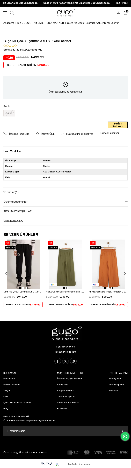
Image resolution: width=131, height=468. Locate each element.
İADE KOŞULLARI (14, 220)
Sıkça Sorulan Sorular (68, 402)
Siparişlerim (115, 379)
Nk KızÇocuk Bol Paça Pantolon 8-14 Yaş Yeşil (65, 292)
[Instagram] (73, 361)
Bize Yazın (62, 408)
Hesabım (113, 390)
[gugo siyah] (66, 333)
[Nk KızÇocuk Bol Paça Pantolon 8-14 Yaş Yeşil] (65, 264)
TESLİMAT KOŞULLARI (17, 211)
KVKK (6, 396)
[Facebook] (57, 361)
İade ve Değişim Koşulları (69, 379)
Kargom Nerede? (65, 390)
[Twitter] (65, 361)
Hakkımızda (9, 379)
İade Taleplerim (116, 384)
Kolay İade (62, 384)
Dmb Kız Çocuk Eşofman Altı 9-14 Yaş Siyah (23, 292)
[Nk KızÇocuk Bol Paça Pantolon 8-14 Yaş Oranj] (108, 264)
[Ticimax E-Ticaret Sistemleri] (46, 464)
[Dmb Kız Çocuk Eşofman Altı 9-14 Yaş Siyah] (23, 264)
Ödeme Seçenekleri (15, 201)
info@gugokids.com (65, 352)
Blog (5, 408)
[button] (20, 288)
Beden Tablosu (117, 125)
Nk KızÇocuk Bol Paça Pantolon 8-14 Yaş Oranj (108, 292)
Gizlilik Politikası (11, 384)
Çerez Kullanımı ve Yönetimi (17, 402)
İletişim (6, 390)
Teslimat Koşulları (66, 396)
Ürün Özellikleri (13, 151)
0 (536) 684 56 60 (65, 347)
